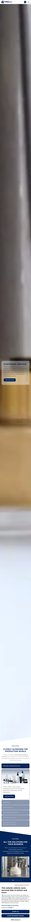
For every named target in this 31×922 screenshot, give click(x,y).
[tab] (15, 765)
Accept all (15, 911)
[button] (9, 880)
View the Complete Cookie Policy (10, 905)
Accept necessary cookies (15, 915)
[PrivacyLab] (10, 907)
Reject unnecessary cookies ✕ (22, 885)
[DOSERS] (15, 867)
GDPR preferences (15, 919)
